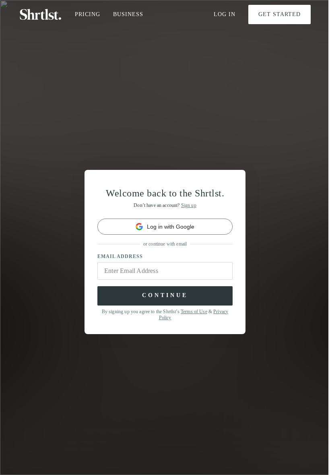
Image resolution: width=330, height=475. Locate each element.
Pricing (87, 14)
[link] (165, 227)
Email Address (120, 256)
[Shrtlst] (40, 14)
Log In (224, 14)
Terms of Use (194, 311)
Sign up (188, 205)
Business (128, 14)
